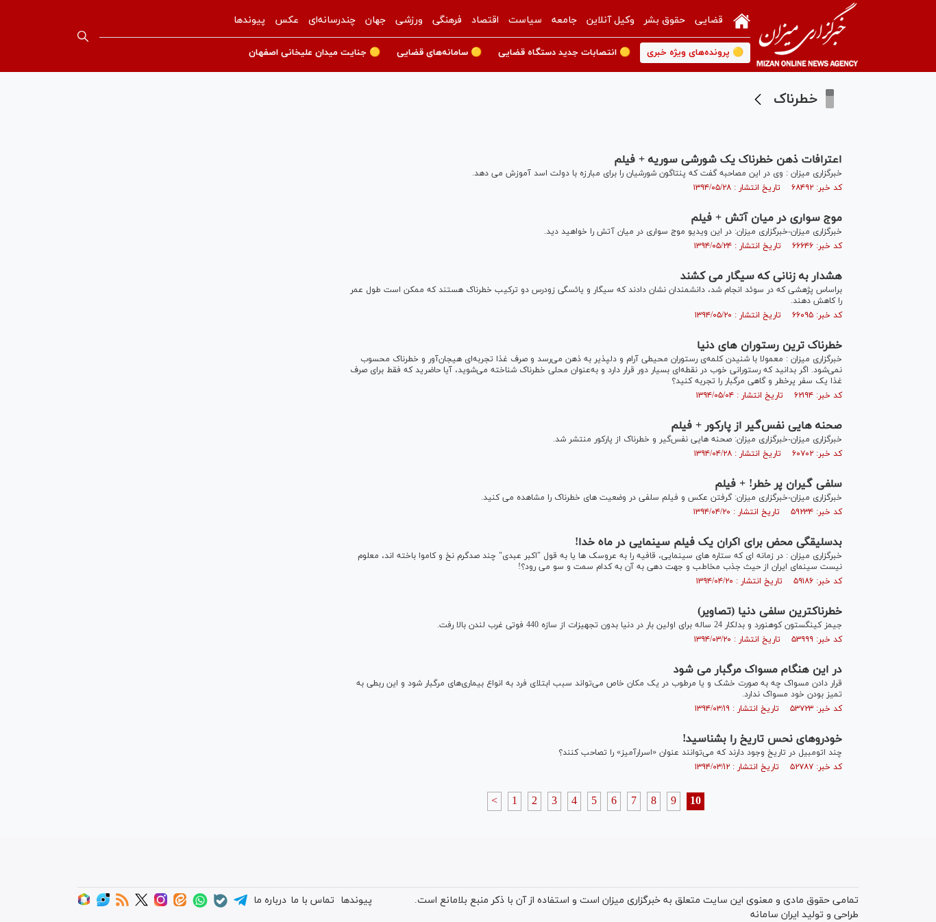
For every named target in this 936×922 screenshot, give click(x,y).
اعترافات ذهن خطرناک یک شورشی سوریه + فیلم (728, 159)
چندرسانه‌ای (332, 20)
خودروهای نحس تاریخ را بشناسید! (762, 739)
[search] (82, 36)
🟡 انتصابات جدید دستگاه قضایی (564, 53)
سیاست (525, 20)
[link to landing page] (807, 36)
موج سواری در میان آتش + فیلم (766, 218)
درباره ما (270, 900)
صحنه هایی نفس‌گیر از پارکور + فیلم (756, 425)
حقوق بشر (664, 20)
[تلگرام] (240, 904)
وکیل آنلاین (611, 20)
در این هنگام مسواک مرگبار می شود (758, 669)
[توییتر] (141, 903)
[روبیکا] (83, 903)
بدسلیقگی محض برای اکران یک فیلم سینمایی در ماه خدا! (708, 542)
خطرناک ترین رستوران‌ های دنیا (769, 345)
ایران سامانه (774, 914)
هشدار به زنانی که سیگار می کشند (761, 276)
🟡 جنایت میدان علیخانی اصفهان (314, 53)
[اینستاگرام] (160, 903)
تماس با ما (312, 900)
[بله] (220, 905)
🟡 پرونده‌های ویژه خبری (695, 53)
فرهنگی (447, 20)
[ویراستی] (103, 903)
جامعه (564, 20)
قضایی (709, 20)
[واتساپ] (200, 905)
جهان (375, 20)
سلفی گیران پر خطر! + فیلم (778, 484)
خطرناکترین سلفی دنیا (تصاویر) (770, 611)
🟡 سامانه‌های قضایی (439, 53)
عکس (287, 20)
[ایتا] (179, 903)
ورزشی (409, 20)
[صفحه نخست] (741, 20)
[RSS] (122, 903)
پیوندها (249, 20)
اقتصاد (485, 20)
